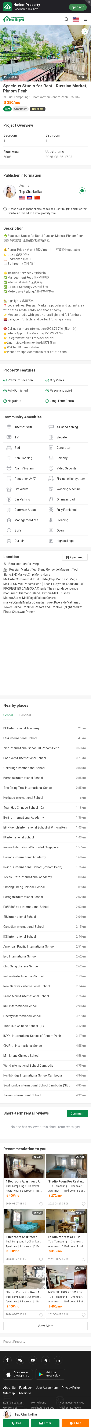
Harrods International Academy (24, 857)
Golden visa (10, 1407)
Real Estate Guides (42, 1407)
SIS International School (19, 916)
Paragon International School (23, 897)
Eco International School (19, 956)
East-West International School (24, 758)
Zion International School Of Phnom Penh (31, 748)
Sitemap (9, 1393)
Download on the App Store (21, 1374)
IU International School (18, 837)
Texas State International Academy (27, 877)
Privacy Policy (71, 1387)
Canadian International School (23, 926)
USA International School (20, 738)
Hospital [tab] (25, 715)
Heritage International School (23, 797)
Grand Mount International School (26, 996)
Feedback (25, 1387)
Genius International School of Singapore (31, 847)
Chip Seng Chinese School (21, 966)
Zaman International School (22, 1095)
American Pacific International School (28, 946)
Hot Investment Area (72, 1402)
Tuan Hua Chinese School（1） (24, 1026)
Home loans (38, 1402)
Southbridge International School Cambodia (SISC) (37, 1085)
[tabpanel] (45, 911)
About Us (9, 1387)
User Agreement (47, 1387)
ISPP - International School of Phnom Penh (32, 1035)
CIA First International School (23, 1045)
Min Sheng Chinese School (21, 1055)
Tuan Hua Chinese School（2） (24, 807)
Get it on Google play (53, 1374)
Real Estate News (70, 1407)
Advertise (25, 1393)
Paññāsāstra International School (26, 907)
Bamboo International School (23, 778)
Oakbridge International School (24, 768)
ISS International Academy (21, 728)
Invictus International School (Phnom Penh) (32, 867)
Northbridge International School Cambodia (32, 1075)
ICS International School (19, 936)
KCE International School (20, 1006)
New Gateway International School (26, 986)
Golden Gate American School (23, 976)
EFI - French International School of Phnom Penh (35, 827)
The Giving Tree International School (27, 787)
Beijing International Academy (23, 817)
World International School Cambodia (28, 1065)
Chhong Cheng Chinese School (24, 887)
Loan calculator (12, 1402)
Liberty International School (22, 1016)
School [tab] (8, 715)
